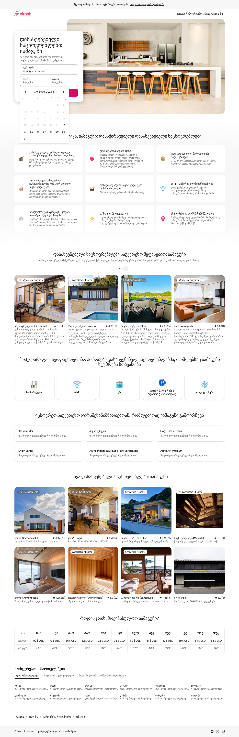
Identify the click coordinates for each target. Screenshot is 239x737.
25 (31, 131)
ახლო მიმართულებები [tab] (26, 675)
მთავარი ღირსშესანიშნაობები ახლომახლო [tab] (102, 675)
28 (51, 131)
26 (38, 131)
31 (25, 138)
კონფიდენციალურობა (50, 731)
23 (63, 125)
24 (25, 131)
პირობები (70, 731)
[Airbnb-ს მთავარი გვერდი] (22, 14)
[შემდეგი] (125, 268)
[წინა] (113, 268)
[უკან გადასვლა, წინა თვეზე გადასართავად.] (26, 92)
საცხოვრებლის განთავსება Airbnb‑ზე (200, 13)
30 (63, 131)
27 (44, 131)
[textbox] (34, 83)
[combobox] (49, 71)
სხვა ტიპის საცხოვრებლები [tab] (59, 675)
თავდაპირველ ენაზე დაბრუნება (147, 4)
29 (57, 131)
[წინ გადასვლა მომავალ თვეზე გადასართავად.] (63, 92)
